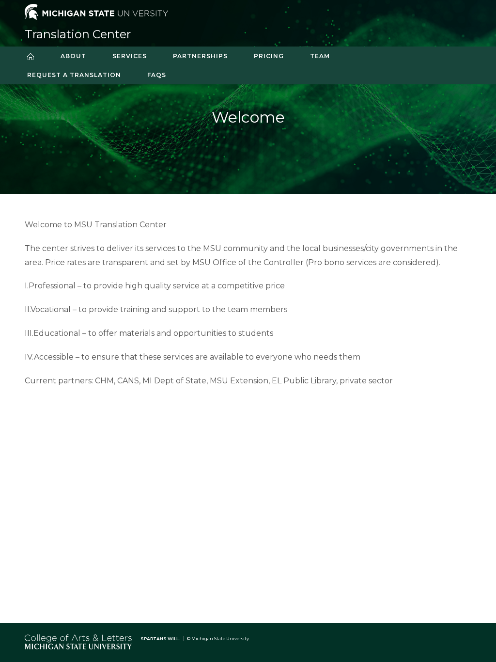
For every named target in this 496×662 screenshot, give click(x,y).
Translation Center (78, 34)
